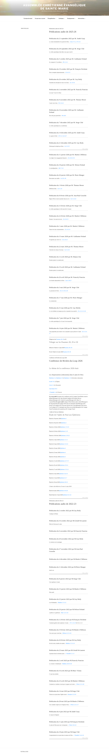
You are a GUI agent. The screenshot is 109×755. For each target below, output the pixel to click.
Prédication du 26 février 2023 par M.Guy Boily (65, 640)
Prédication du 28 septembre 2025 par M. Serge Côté (66, 49)
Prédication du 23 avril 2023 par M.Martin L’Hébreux (67, 681)
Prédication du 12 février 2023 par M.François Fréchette (67, 620)
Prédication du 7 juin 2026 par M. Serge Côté (64, 318)
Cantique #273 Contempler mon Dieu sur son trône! (64, 407)
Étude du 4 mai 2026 (54, 473)
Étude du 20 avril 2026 (54, 465)
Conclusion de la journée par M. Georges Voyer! (63, 409)
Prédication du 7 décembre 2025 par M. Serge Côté (66, 122)
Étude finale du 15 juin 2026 (56, 494)
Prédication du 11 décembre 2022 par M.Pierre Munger (67, 567)
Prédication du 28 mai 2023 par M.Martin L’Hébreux (66, 701)
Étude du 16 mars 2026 (54, 448)
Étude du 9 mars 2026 (54, 444)
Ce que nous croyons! (40, 18)
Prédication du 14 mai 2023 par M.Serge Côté (64, 691)
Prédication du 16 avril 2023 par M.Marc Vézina (65, 671)
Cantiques (61, 18)
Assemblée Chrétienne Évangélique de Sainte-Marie (54, 7)
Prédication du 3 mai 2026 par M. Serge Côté (64, 287)
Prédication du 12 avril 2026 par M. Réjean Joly (65, 257)
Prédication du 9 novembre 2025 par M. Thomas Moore (67, 100)
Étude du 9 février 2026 (54, 431)
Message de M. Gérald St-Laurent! (61, 400)
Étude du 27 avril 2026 (54, 469)
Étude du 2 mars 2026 (54, 439)
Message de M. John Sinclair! (60, 398)
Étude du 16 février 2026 (55, 435)
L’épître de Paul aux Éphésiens (56, 412)
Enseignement (70, 18)
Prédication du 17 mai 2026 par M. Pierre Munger (65, 298)
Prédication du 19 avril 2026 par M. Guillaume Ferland (67, 267)
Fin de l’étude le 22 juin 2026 (56, 352)
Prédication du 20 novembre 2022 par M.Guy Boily (66, 539)
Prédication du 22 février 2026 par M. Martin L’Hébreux (67, 216)
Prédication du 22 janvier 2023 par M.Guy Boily (65, 599)
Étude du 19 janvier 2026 (55, 418)
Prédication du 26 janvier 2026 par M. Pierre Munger (66, 175)
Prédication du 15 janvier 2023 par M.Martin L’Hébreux (67, 589)
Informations (81, 18)
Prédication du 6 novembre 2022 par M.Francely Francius (68, 531)
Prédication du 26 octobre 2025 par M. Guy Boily (65, 79)
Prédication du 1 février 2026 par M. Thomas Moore (66, 185)
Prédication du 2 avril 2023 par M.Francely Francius (66, 660)
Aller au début (85, 336)
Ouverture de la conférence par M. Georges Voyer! (69, 396)
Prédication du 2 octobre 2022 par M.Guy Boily (65, 510)
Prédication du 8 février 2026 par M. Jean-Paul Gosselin (67, 195)
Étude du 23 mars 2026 (54, 452)
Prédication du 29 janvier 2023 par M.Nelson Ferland (66, 609)
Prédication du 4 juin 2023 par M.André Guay (64, 712)
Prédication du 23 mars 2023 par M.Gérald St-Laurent (67, 650)
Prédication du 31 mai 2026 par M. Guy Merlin (64, 308)
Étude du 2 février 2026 (54, 427)
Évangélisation (51, 18)
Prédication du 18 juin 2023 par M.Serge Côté (64, 732)
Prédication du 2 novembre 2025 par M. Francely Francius (68, 89)
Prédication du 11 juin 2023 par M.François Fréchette (66, 722)
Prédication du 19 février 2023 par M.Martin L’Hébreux (67, 630)
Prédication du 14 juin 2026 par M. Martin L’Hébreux (67, 328)
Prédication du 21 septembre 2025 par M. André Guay (67, 38)
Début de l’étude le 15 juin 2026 (56, 347)
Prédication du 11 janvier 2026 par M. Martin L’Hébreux (68, 155)
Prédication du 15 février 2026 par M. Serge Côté (65, 206)
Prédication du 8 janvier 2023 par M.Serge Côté (65, 579)
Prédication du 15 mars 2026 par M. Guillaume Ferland (67, 236)
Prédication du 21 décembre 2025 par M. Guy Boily (66, 143)
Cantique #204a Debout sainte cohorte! (73, 401)
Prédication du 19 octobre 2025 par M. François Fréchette (68, 69)
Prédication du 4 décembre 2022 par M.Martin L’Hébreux (68, 559)
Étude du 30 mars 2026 (54, 456)
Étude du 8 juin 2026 (54, 490)
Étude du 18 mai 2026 (54, 482)
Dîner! (54, 401)
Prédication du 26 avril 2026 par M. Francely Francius (67, 277)
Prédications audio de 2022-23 (56, 500)
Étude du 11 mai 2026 (54, 478)
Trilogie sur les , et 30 (57, 339)
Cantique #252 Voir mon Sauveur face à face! (65, 405)
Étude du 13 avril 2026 (54, 461)
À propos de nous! (28, 18)
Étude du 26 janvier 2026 (55, 422)
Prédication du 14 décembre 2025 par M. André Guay (67, 133)
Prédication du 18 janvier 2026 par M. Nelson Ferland (67, 165)
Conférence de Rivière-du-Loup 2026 (58, 357)
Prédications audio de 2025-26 (56, 28)
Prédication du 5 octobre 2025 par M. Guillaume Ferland (68, 59)
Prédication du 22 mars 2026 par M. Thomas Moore (66, 247)
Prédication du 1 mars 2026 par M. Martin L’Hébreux (66, 226)
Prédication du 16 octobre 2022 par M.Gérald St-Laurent (67, 521)
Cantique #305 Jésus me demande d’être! (68, 403)
